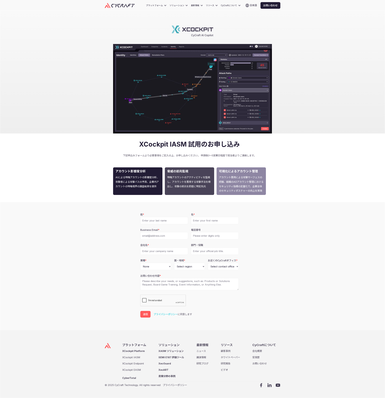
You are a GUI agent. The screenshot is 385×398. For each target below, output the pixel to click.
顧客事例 (225, 351)
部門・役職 (197, 245)
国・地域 (179, 260)
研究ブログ (202, 363)
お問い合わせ (259, 363)
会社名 (144, 245)
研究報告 (225, 363)
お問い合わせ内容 (150, 275)
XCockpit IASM (131, 357)
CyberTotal (129, 377)
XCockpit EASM (131, 369)
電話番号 (196, 229)
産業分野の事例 (167, 376)
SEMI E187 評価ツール (171, 357)
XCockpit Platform (133, 351)
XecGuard (165, 363)
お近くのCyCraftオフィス (222, 260)
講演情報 (201, 357)
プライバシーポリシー (166, 314)
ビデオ (224, 369)
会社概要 (257, 351)
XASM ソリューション (171, 351)
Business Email (149, 229)
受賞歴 (256, 357)
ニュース (201, 351)
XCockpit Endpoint (133, 363)
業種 (143, 260)
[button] (157, 5)
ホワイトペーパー (230, 357)
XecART (163, 369)
